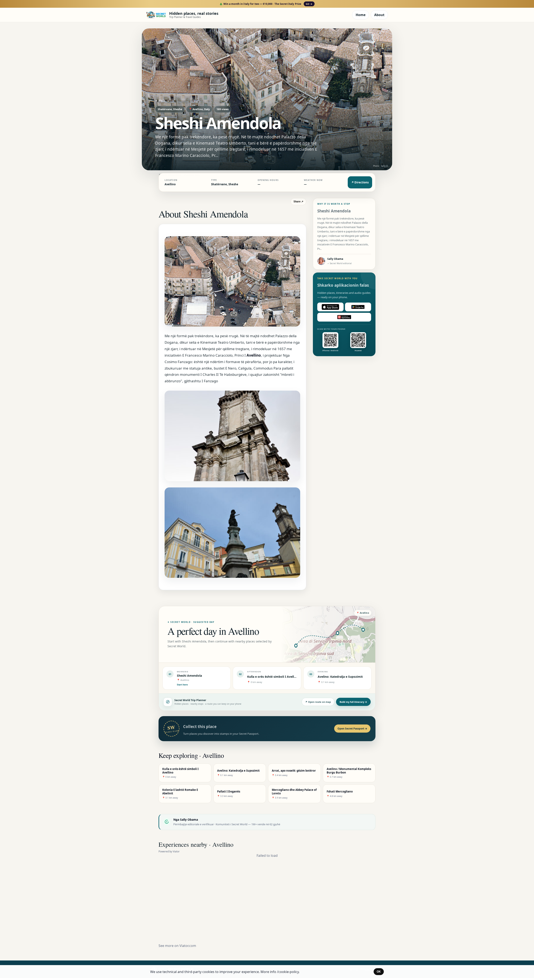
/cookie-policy (288, 971)
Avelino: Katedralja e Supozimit (340, 677)
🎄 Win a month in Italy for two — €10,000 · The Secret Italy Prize (265, 4)
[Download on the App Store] (330, 307)
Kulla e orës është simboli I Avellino (272, 677)
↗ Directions (360, 182)
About (379, 15)
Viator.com (187, 945)
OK (379, 971)
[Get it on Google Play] (358, 307)
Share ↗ (298, 201)
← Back (160, 100)
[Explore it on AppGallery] (344, 317)
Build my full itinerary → (353, 701)
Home (360, 15)
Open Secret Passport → (352, 728)
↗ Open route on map (318, 701)
